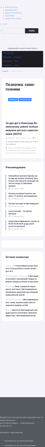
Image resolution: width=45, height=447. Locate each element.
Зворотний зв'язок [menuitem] (13, 19)
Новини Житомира (28, 150)
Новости (9, 153)
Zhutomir (11, 148)
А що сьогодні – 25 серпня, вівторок (20, 212)
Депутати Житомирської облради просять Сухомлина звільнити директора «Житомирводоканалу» (22, 313)
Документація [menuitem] (11, 10)
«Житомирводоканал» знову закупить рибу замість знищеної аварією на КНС (22, 302)
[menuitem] (24, 31)
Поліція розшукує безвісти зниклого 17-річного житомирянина (22, 194)
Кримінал (13, 100)
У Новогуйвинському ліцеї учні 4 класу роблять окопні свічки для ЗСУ (22, 268)
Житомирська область (29, 148)
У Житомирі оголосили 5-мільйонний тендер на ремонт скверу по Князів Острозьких (22, 279)
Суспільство (25, 100)
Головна (5, 71)
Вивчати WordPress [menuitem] (13, 13)
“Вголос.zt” (7, 426)
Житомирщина (11, 150)
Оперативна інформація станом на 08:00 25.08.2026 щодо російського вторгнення (23, 223)
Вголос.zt (11, 138)
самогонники (31, 153)
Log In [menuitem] (5, 24)
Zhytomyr (18, 148)
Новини (19, 150)
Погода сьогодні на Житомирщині (23, 204)
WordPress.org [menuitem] (11, 7)
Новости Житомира (19, 153)
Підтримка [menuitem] (9, 16)
